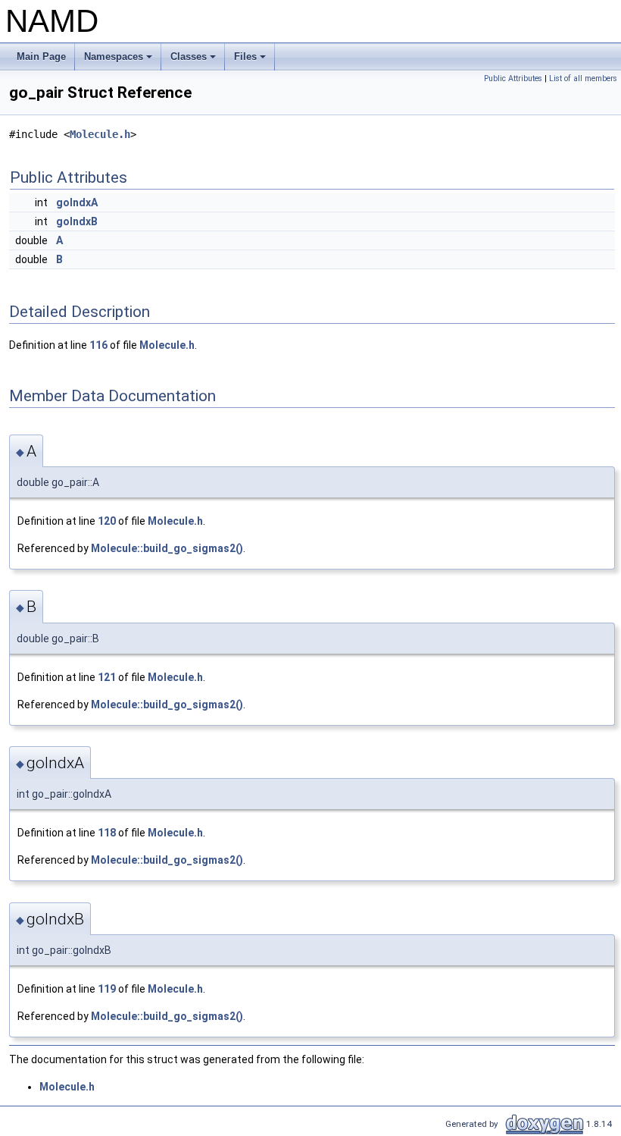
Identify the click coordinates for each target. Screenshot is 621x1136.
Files (251, 61)
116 (98, 345)
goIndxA (77, 202)
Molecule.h (100, 134)
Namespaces (119, 61)
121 (107, 677)
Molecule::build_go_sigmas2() (167, 548)
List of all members (583, 78)
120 (107, 521)
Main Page (41, 56)
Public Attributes (513, 78)
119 (107, 989)
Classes (194, 61)
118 (107, 833)
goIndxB (77, 221)
